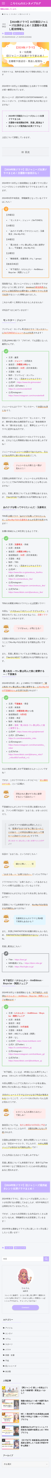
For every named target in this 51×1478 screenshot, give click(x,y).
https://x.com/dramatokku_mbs (22, 738)
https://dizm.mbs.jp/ (33, 963)
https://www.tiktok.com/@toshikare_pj (25, 1061)
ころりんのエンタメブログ (25, 3)
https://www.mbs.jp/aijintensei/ (30, 731)
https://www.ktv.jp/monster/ (29, 382)
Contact (25, 1308)
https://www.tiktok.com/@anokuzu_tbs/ (25, 592)
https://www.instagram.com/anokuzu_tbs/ (26, 585)
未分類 (8, 1371)
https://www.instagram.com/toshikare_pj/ (26, 1054)
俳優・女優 (9, 1355)
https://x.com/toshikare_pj (19, 1047)
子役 (7, 1361)
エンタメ (8, 33)
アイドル (9, 1328)
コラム (8, 1339)
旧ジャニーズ (18, 33)
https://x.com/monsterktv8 (20, 389)
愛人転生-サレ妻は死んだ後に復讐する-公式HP (26, 841)
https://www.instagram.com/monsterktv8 (26, 395)
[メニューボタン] (3, 3)
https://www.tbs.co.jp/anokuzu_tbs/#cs (25, 572)
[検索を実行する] (46, 1258)
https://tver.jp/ (21, 959)
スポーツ (9, 1344)
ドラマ (8, 1350)
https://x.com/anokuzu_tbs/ (20, 579)
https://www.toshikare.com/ (29, 1041)
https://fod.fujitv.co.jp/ (24, 967)
